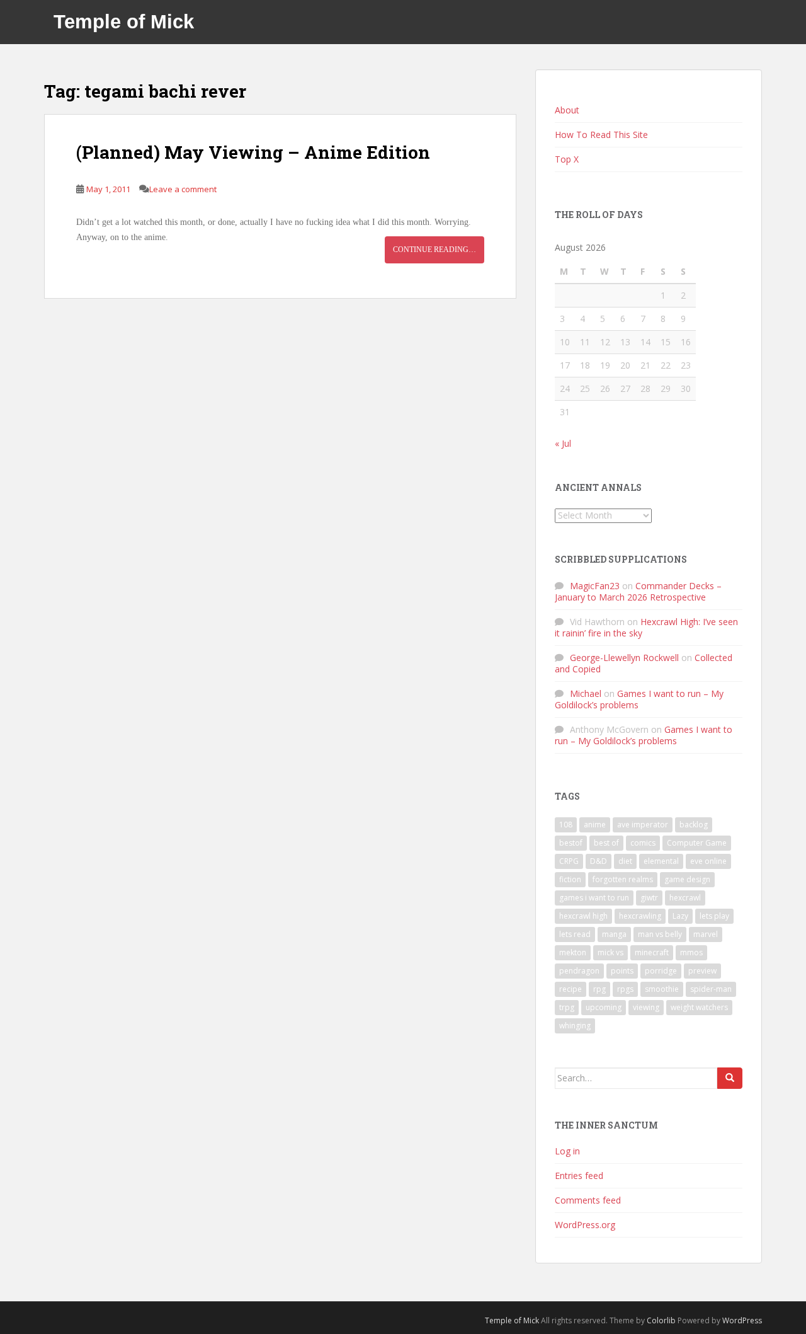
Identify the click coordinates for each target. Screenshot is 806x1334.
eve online (708, 861)
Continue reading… (434, 249)
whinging (575, 1025)
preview (702, 970)
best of (606, 842)
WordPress (742, 1320)
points (622, 970)
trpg (566, 1007)
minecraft (652, 952)
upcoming (604, 1007)
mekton (572, 952)
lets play (714, 916)
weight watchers (699, 1007)
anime (595, 824)
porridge (661, 970)
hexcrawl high (583, 916)
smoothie (662, 989)
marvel (705, 934)
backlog (693, 824)
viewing (646, 1007)
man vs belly (660, 934)
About (567, 110)
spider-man (711, 989)
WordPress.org (585, 1225)
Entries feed (579, 1176)
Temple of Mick (124, 22)
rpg (599, 989)
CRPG (569, 861)
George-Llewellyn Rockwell (624, 658)
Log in (567, 1151)
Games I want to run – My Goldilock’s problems (639, 699)
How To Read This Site (601, 135)
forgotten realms (623, 879)
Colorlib (661, 1320)
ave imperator (642, 824)
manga (614, 934)
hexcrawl (685, 897)
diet (625, 861)
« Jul (563, 443)
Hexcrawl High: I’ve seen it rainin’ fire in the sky (646, 627)
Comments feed (588, 1200)
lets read (575, 934)
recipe (570, 989)
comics (643, 842)
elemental (661, 861)
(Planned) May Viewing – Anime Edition (253, 152)
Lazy (680, 916)
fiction (570, 879)
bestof (570, 842)
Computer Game (697, 842)
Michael (585, 693)
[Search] (729, 1078)
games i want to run (594, 897)
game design (687, 879)
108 (565, 824)
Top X (567, 159)
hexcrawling (640, 916)
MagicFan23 (595, 586)
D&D (598, 861)
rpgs (625, 989)
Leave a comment (183, 189)
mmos (691, 952)
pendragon (579, 970)
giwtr (649, 897)
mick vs (610, 952)
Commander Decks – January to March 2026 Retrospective (638, 591)
